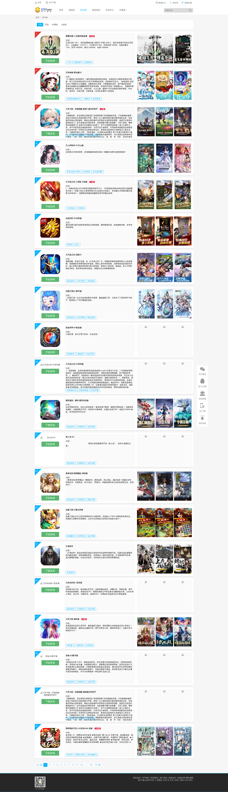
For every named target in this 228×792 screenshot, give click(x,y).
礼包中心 (110, 10)
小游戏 (63, 25)
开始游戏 (50, 60)
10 (81, 765)
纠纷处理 (181, 778)
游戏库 (72, 10)
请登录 (174, 3)
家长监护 (137, 778)
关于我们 (145, 778)
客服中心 (162, 3)
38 (91, 765)
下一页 (98, 765)
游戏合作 (172, 778)
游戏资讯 (96, 10)
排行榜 (83, 10)
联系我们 (154, 778)
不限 (40, 25)
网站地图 (189, 778)
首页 (39, 3)
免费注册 (186, 3)
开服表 (122, 10)
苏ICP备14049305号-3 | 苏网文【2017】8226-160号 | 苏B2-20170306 (165, 780)
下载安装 (50, 133)
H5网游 (55, 25)
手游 (47, 25)
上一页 (39, 765)
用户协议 (163, 778)
